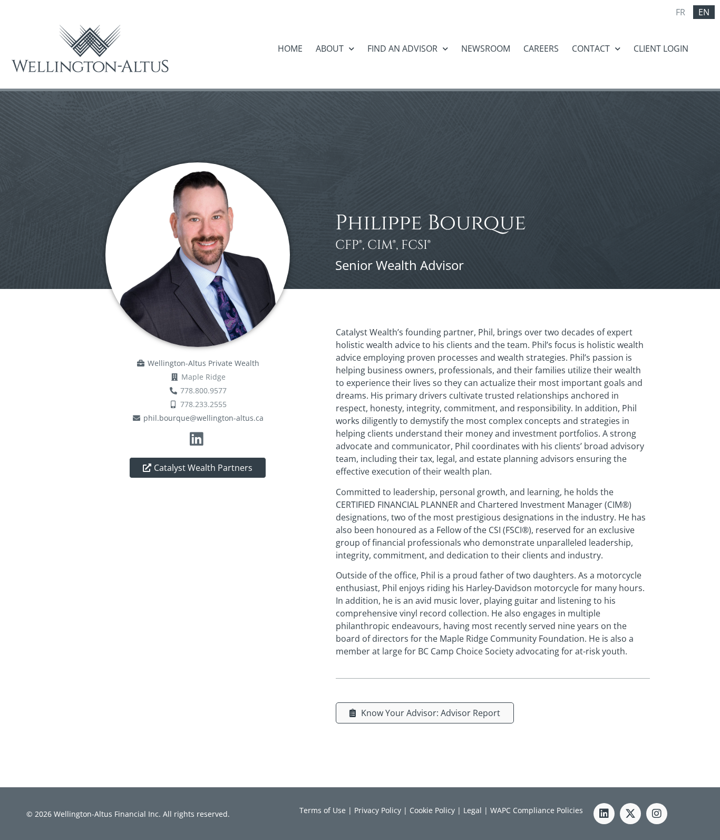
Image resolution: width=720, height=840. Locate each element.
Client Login (661, 48)
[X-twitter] (630, 813)
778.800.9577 (203, 390)
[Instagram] (656, 813)
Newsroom (485, 48)
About (330, 48)
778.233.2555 (203, 404)
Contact (591, 48)
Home (290, 48)
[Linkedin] (604, 813)
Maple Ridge (203, 377)
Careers (541, 48)
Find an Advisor (402, 48)
